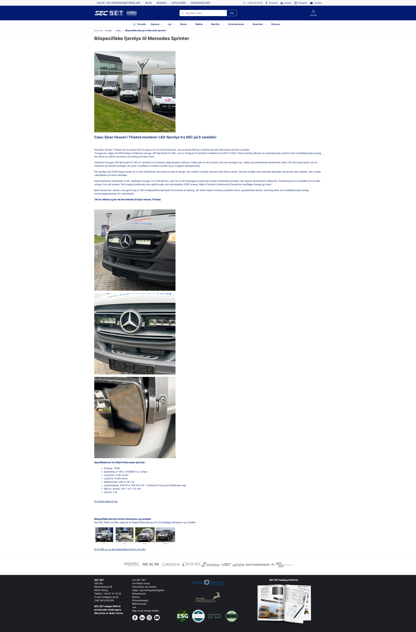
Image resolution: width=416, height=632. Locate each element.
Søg (232, 13)
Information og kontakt (144, 586)
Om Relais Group (141, 583)
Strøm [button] (183, 24)
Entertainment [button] (236, 24)
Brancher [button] (258, 24)
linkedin (288, 3)
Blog (148, 2)
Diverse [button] (275, 24)
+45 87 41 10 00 (112, 593)
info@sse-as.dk (110, 597)
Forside (108, 30)
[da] (110, 13)
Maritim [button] (215, 24)
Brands (162, 2)
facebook (273, 3)
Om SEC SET (139, 580)
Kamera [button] (155, 24)
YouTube (318, 3)
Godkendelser (200, 2)
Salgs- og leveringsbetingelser (118, 2)
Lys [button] (169, 24)
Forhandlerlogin (140, 600)
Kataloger (179, 2)
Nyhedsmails (139, 593)
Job (134, 607)
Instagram (302, 3)
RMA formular (139, 603)
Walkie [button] (199, 24)
